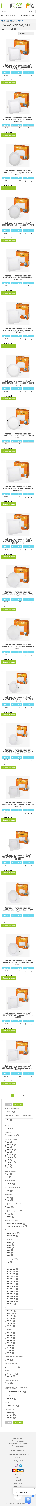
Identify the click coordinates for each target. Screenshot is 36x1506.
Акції (18, 1477)
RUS (32, 7)
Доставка (18, 1486)
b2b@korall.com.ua (19, 1450)
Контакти (18, 1483)
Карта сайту (18, 1480)
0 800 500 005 (28, 15)
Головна (18, 1474)
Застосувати (18, 1104)
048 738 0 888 (19, 1446)
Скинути (8, 1104)
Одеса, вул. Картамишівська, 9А (18, 1454)
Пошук (30, 11)
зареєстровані (10, 15)
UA (32, 5)
